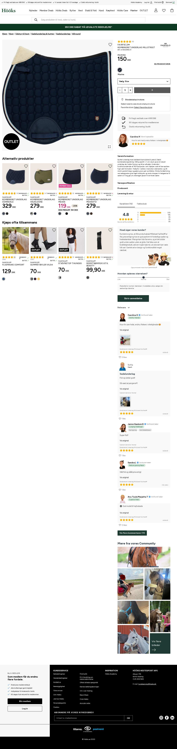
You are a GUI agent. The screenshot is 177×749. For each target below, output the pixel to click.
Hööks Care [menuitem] (122, 10)
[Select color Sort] (7, 213)
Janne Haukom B (136, 424)
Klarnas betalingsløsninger (89, 687)
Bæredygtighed (59, 686)
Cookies (56, 707)
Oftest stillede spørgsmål (89, 682)
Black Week (84, 695)
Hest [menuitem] (80, 10)
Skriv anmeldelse (133, 298)
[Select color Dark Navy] (35, 213)
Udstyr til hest (22, 34)
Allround (76, 34)
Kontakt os (57, 682)
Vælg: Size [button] (124, 81)
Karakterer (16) (126, 204)
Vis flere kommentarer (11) (132, 533)
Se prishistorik (162, 64)
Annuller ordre (85, 703)
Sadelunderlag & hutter (42, 34)
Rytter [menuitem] (73, 10)
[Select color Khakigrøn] (31, 213)
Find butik (157, 2)
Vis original (124, 330)
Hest (11, 34)
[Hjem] (15, 10)
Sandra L (132, 462)
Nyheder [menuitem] (33, 10)
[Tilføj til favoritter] (110, 44)
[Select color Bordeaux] (35, 279)
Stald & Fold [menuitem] (91, 10)
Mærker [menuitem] (134, 10)
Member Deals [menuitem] (46, 10)
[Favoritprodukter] (163, 10)
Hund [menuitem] (101, 10)
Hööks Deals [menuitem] (61, 10)
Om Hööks (57, 695)
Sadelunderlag (63, 34)
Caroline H (135, 137)
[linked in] (172, 718)
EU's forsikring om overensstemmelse (86, 678)
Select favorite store (143, 107)
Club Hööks (84, 699)
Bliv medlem (25, 701)
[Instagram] (161, 718)
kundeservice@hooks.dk (147, 684)
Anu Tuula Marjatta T (138, 497)
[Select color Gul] (38, 279)
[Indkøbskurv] (171, 10)
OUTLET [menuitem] (144, 10)
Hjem (4, 34)
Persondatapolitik (59, 703)
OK (128, 718)
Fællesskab (142, 204)
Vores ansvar (58, 691)
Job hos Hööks (58, 699)
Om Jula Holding (86, 691)
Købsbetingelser (59, 674)
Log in (25, 708)
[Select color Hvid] (63, 213)
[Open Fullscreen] (109, 147)
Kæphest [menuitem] (110, 10)
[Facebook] (167, 718)
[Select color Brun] (91, 213)
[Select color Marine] (3, 213)
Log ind (146, 2)
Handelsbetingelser (60, 678)
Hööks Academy (111, 674)
